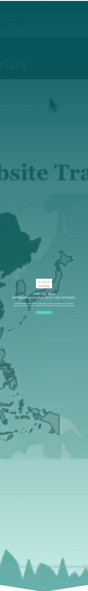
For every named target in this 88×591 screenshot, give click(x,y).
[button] (44, 312)
